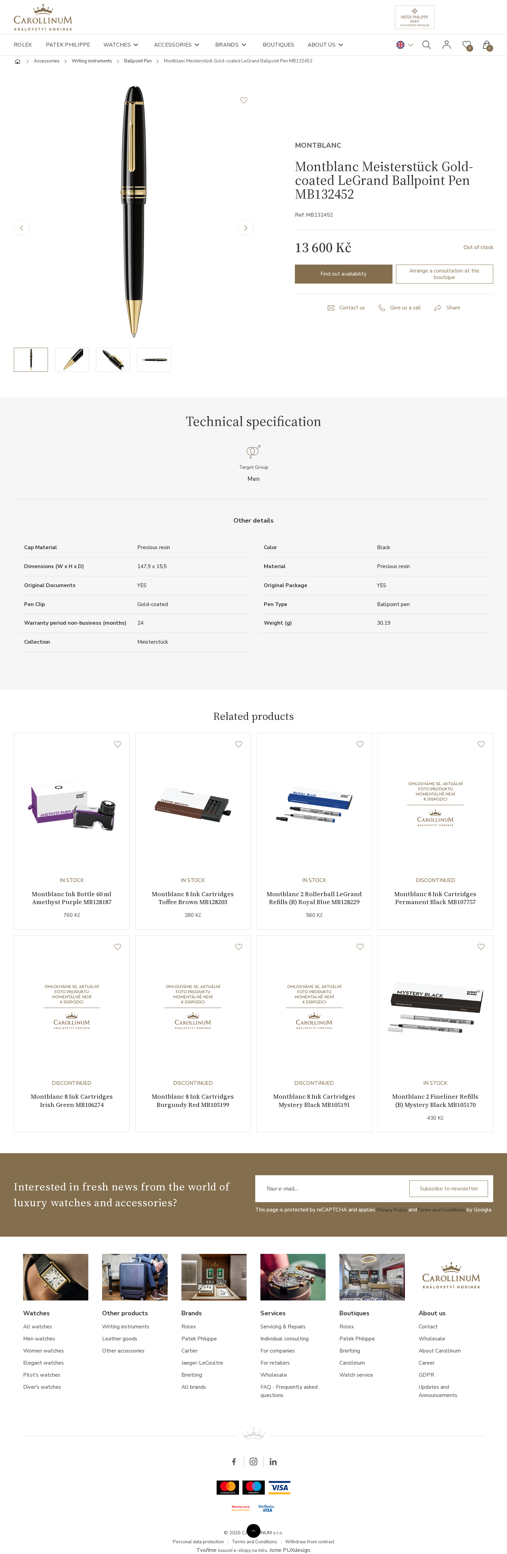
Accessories (178, 45)
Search (426, 44)
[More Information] (253, 1529)
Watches (120, 45)
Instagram (253, 1490)
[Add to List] (247, 104)
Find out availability (343, 277)
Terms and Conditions (444, 1229)
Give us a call (406, 311)
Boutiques (287, 45)
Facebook (232, 1490)
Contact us (352, 311)
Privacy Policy (393, 1229)
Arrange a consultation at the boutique (444, 277)
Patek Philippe (69, 45)
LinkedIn (274, 1490)
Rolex (23, 45)
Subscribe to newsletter (447, 1207)
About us (332, 45)
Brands (233, 45)
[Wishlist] (117, 750)
